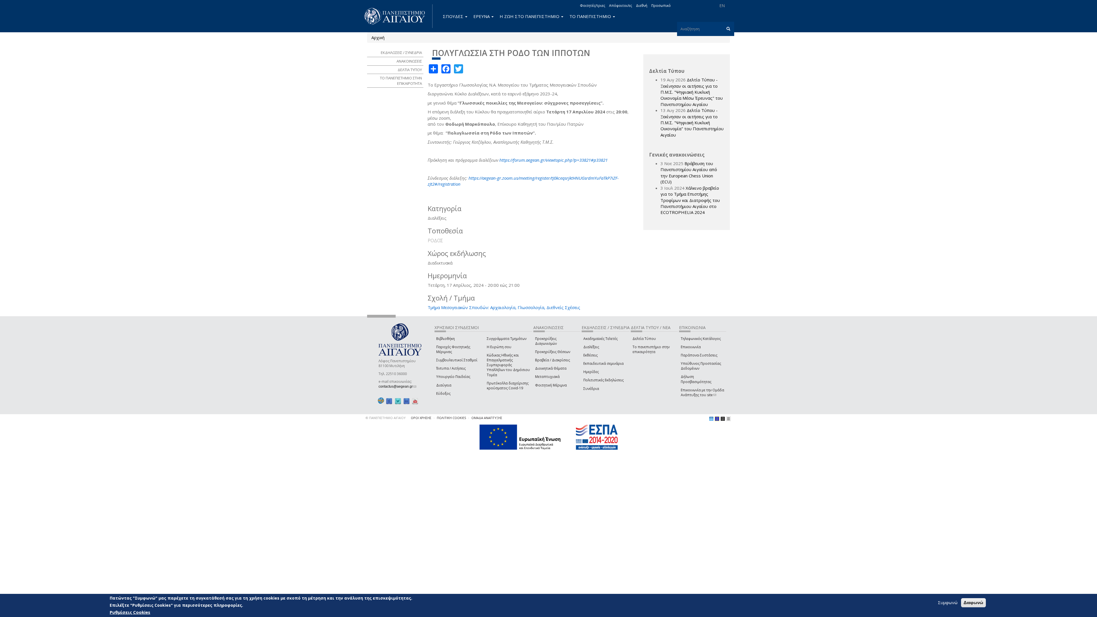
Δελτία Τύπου (644, 338)
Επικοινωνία (691, 346)
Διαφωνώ (973, 602)
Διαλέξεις (591, 346)
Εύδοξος (443, 393)
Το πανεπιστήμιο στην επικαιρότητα (651, 349)
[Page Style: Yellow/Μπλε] (717, 418)
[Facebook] (389, 400)
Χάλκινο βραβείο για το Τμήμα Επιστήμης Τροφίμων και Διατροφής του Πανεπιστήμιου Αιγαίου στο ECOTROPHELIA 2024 (690, 200)
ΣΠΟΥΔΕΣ (454, 16)
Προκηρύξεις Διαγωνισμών (546, 341)
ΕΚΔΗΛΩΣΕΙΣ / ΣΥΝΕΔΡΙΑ (401, 52)
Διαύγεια (443, 385)
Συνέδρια (591, 388)
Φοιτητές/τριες (592, 5)
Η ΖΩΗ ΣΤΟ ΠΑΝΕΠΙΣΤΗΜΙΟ (530, 16)
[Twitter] (398, 400)
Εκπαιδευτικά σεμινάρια (603, 363)
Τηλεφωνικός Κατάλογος (701, 338)
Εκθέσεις (590, 355)
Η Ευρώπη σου (499, 346)
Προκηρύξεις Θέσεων (552, 351)
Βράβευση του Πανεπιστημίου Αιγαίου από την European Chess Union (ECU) (688, 173)
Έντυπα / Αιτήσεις (451, 368)
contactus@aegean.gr (397, 386)
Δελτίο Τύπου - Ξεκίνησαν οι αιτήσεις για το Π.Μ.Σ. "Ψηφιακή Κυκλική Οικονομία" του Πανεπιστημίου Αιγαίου (692, 122)
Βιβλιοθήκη (445, 338)
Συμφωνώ (948, 602)
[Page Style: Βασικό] (711, 418)
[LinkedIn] (406, 400)
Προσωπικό (661, 5)
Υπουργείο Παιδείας (453, 376)
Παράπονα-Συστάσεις (699, 355)
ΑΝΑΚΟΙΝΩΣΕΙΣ (409, 61)
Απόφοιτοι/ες (620, 5)
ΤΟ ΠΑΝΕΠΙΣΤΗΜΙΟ (590, 16)
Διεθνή (641, 5)
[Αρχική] (398, 16)
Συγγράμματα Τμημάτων (507, 338)
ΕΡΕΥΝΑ (482, 16)
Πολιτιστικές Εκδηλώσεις (603, 380)
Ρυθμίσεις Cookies (130, 612)
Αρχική (378, 37)
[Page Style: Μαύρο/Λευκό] (728, 418)
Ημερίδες (591, 371)
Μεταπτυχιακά (547, 376)
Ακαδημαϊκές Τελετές (600, 338)
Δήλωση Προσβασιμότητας (696, 379)
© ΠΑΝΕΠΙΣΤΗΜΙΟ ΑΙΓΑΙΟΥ (386, 418)
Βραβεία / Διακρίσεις (552, 360)
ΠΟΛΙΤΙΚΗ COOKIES (451, 418)
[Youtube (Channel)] (415, 400)
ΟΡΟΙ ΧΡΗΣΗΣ (421, 418)
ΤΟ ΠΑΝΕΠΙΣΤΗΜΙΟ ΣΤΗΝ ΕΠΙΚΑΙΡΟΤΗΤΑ (401, 80)
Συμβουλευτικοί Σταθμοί (456, 360)
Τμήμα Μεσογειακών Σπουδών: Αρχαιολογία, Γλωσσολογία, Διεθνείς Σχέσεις (504, 307)
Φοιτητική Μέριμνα (551, 385)
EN (722, 5)
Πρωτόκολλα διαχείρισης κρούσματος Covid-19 (508, 385)
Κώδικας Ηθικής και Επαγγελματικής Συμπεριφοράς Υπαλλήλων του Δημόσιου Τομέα (508, 365)
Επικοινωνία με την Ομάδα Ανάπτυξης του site (702, 392)
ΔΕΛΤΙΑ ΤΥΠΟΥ (410, 69)
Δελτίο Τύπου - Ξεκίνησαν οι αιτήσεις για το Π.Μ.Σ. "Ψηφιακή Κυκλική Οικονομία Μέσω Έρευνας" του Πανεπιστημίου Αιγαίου (691, 92)
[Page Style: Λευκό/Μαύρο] (722, 418)
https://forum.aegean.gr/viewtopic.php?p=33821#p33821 (553, 160)
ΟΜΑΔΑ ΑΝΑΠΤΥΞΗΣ (486, 418)
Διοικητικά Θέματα (550, 368)
